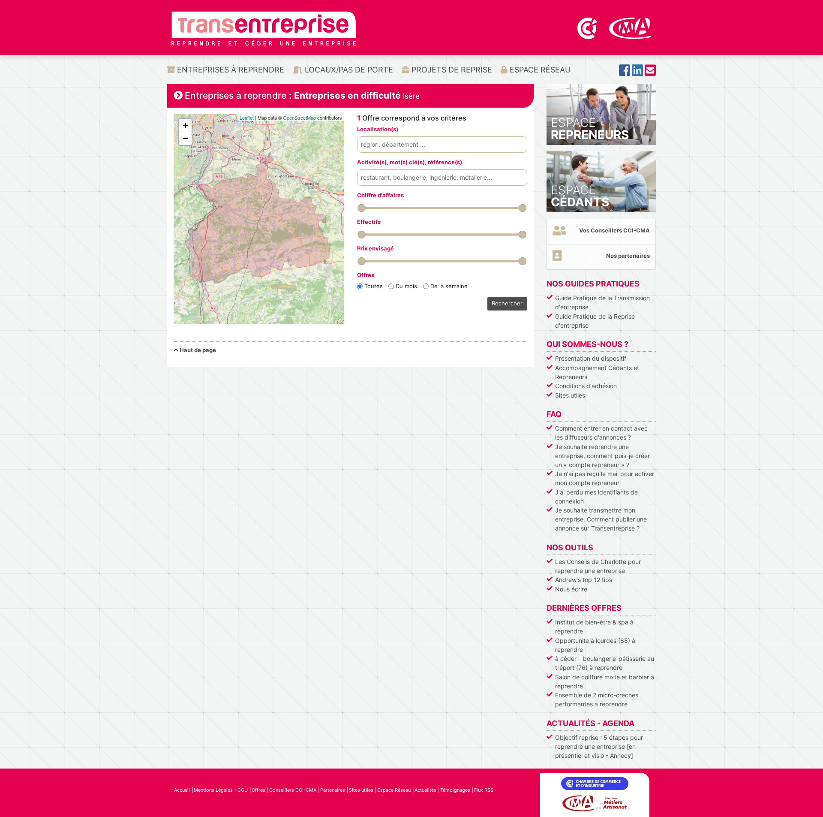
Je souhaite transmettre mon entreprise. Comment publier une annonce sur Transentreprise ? (601, 519)
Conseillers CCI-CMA (292, 790)
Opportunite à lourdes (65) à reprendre (595, 645)
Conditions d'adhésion (586, 385)
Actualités (425, 790)
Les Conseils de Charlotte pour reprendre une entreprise (598, 566)
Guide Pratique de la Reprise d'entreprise (595, 321)
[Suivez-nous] (624, 73)
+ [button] (185, 125)
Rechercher (507, 303)
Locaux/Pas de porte (348, 69)
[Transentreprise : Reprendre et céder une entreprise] (263, 27)
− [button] (185, 138)
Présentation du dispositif (590, 358)
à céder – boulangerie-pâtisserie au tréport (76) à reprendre (604, 663)
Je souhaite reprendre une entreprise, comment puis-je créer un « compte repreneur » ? (602, 455)
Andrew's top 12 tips (583, 579)
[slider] (361, 208)
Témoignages (455, 790)
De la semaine (449, 286)
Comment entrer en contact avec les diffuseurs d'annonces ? (601, 433)
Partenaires (332, 790)
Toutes (373, 286)
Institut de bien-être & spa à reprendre (594, 626)
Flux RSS (483, 790)
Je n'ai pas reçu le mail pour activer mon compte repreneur (604, 478)
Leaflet (247, 117)
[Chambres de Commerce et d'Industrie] (588, 27)
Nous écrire (571, 589)
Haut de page (197, 350)
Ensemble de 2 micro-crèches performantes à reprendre (596, 699)
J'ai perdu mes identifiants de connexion (596, 496)
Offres (258, 790)
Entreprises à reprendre (229, 69)
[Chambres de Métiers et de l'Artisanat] (630, 27)
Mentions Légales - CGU (221, 790)
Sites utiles (570, 395)
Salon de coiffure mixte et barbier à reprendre (604, 681)
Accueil (182, 790)
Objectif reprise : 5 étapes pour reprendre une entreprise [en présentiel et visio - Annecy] (599, 746)
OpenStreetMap (299, 117)
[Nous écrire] (650, 73)
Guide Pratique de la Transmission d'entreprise (602, 302)
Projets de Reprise (450, 69)
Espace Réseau (539, 69)
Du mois (406, 286)
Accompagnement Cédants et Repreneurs (597, 372)
